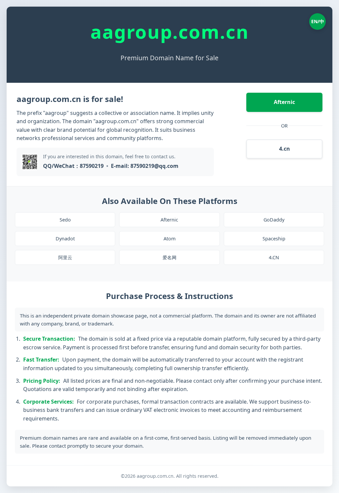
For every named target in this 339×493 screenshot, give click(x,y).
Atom (169, 238)
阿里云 (65, 257)
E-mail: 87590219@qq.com (144, 166)
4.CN (274, 257)
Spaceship (274, 238)
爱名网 (169, 257)
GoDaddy (274, 220)
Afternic (284, 102)
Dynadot (65, 238)
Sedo (65, 220)
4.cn (284, 148)
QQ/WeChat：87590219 (73, 166)
